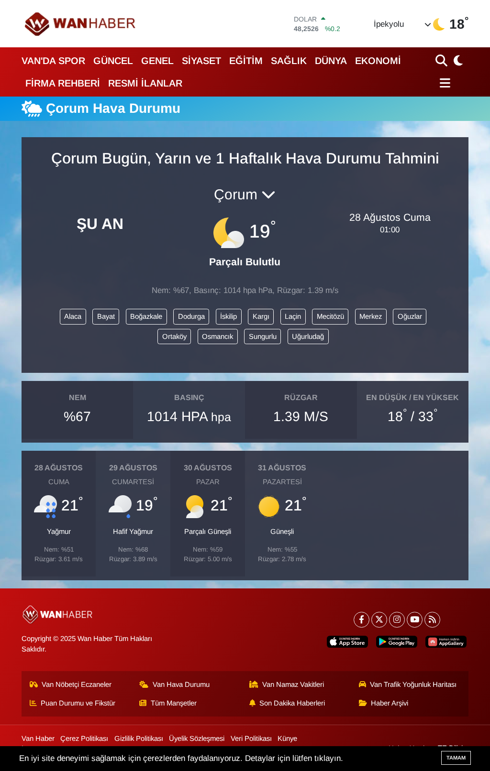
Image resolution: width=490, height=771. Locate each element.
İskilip (228, 316)
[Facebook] (361, 620)
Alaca (72, 316)
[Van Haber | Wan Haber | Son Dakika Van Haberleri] (81, 23)
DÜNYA (331, 60)
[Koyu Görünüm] (457, 60)
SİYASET (201, 60)
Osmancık (217, 336)
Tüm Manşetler (174, 703)
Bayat (106, 316)
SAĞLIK (289, 60)
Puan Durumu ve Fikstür (78, 703)
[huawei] (445, 642)
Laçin (293, 316)
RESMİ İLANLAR (145, 83)
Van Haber (38, 738)
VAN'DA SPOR (53, 60)
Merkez (370, 316)
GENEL (157, 60)
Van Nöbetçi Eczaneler (76, 684)
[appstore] (347, 642)
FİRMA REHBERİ (62, 83)
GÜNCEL (113, 60)
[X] (379, 620)
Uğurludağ (308, 336)
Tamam (456, 757)
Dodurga (191, 316)
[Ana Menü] (442, 83)
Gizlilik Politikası (138, 738)
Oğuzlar (410, 316)
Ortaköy (174, 336)
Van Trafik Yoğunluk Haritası (413, 684)
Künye (287, 738)
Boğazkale (146, 316)
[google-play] (396, 642)
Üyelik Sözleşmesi (196, 738)
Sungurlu (263, 336)
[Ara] (442, 60)
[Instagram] (397, 620)
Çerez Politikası (84, 738)
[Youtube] (415, 620)
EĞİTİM (246, 60)
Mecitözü (330, 316)
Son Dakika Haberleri (292, 703)
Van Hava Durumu (181, 684)
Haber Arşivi (389, 703)
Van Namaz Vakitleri (293, 684)
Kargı (261, 316)
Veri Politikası (251, 738)
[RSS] (432, 620)
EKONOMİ (378, 60)
